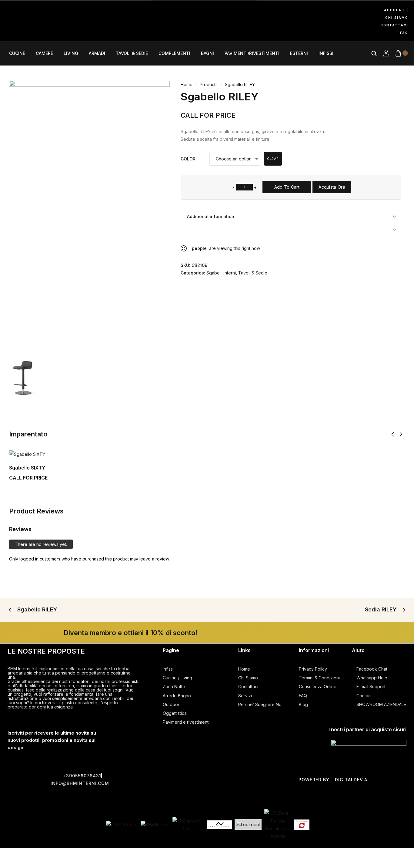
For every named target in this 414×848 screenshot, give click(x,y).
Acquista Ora (332, 187)
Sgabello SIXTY (27, 468)
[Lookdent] (248, 824)
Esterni (299, 53)
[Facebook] (10, 11)
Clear (273, 158)
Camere (44, 53)
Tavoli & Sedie (132, 53)
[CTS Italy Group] (301, 824)
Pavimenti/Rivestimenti (252, 53)
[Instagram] (36, 11)
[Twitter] (207, 768)
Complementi (174, 53)
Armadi (97, 53)
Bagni (207, 53)
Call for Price (208, 115)
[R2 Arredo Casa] (187, 825)
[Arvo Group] (121, 824)
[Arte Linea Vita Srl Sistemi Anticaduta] (219, 824)
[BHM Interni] (154, 824)
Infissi (326, 53)
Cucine (17, 53)
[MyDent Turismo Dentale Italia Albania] (278, 824)
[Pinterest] (10, 28)
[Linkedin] (36, 28)
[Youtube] (61, 11)
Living (71, 53)
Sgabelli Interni (221, 272)
